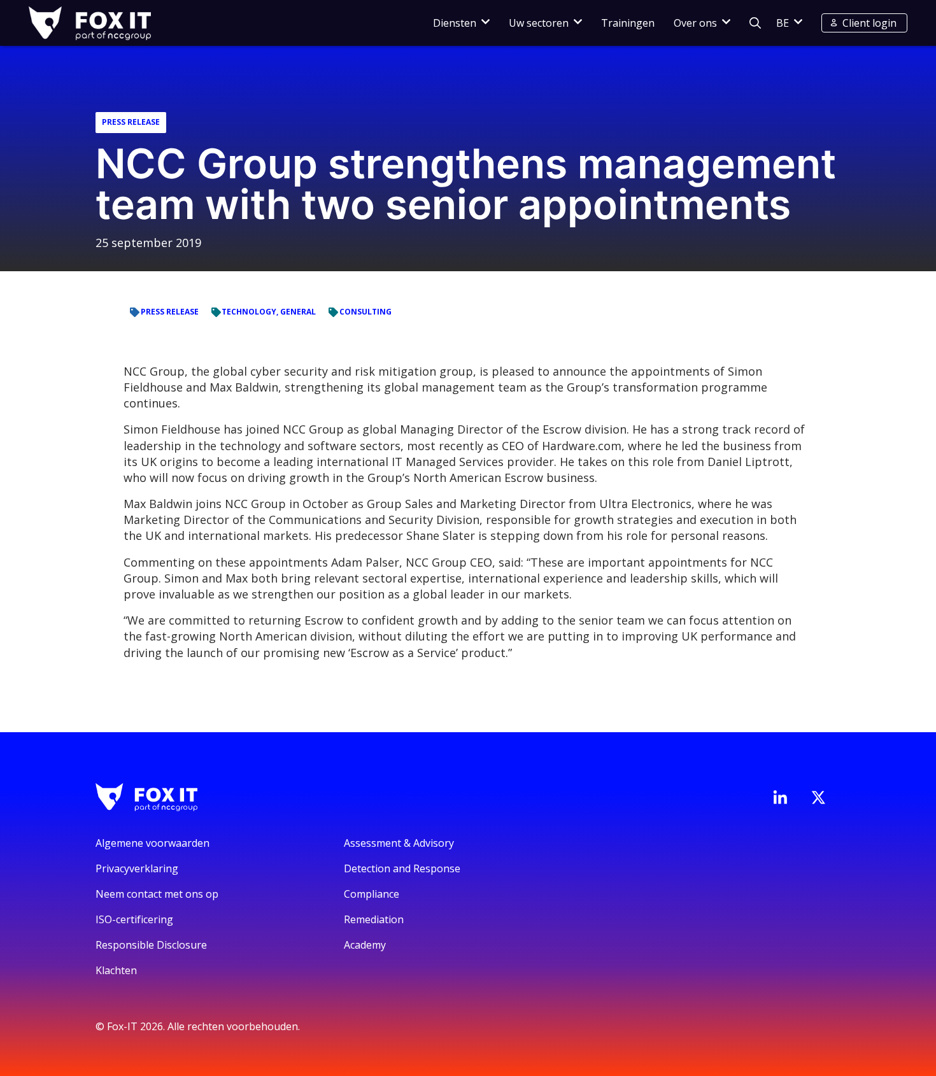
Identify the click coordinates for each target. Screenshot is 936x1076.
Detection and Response (402, 868)
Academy (365, 945)
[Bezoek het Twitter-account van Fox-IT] (818, 797)
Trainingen (628, 23)
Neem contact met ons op (157, 894)
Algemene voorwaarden (152, 843)
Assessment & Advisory (399, 843)
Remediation (374, 919)
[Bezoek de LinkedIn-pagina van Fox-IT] (780, 797)
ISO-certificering (134, 919)
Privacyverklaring (137, 868)
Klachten (116, 970)
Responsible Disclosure (151, 945)
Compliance (371, 894)
